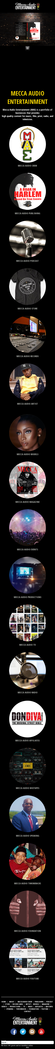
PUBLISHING (39, 1001)
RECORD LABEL (18, 1004)
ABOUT (11, 1001)
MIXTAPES (49, 1006)
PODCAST (49, 1001)
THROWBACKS (21, 1009)
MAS (27, 1047)
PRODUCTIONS (15, 1006)
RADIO (30, 1006)
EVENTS (4, 1006)
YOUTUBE (44, 1009)
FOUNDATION (34, 1009)
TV (24, 1006)
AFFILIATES (39, 1006)
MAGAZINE (45, 1004)
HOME (4, 1001)
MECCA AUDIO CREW (25, 1001)
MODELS (36, 1004)
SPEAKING (9, 1009)
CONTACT (27, 1011)
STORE (7, 1004)
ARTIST (28, 1004)
